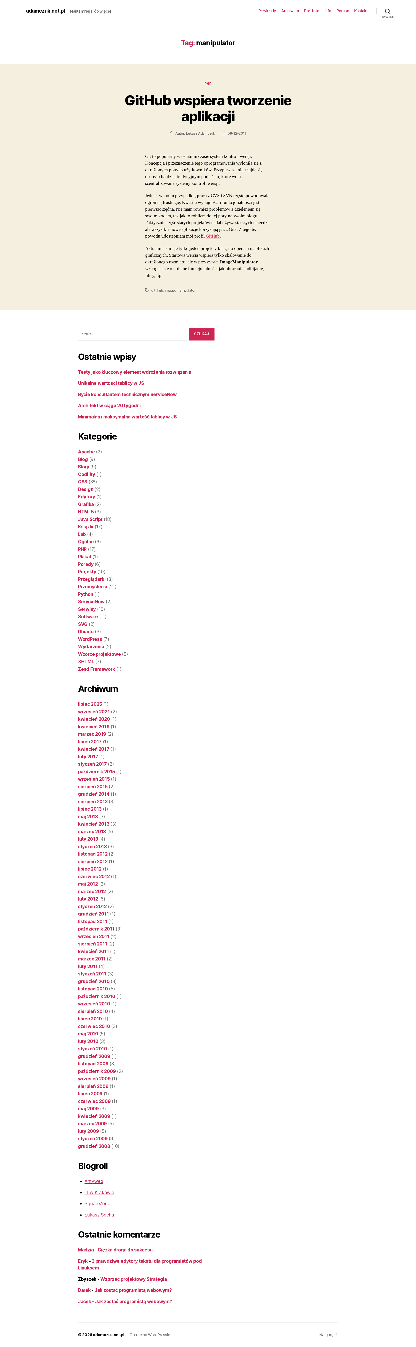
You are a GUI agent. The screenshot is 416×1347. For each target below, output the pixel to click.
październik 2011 (96, 929)
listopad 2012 (93, 854)
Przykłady (267, 10)
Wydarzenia (91, 646)
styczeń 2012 (92, 906)
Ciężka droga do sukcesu (125, 1250)
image (170, 290)
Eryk (83, 1261)
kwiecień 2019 (94, 726)
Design (85, 489)
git (153, 290)
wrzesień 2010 (94, 1004)
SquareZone (97, 1203)
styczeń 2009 (93, 1138)
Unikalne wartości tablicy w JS (111, 383)
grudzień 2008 (94, 1146)
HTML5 (86, 511)
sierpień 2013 (93, 801)
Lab (82, 534)
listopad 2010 (93, 989)
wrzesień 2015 (94, 779)
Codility (86, 474)
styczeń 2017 (92, 764)
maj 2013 (88, 816)
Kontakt (361, 10)
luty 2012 (88, 899)
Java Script (90, 519)
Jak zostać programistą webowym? (133, 1290)
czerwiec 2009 (94, 1101)
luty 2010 (88, 1041)
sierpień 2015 (93, 786)
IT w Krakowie (99, 1192)
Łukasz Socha (99, 1215)
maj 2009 (88, 1108)
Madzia (86, 1250)
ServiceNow (91, 601)
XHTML (86, 661)
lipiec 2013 (90, 809)
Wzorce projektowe (99, 654)
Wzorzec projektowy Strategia (133, 1279)
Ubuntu (86, 631)
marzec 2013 (92, 831)
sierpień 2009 (93, 1086)
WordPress (90, 639)
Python (85, 594)
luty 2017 (88, 756)
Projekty (87, 571)
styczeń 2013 (92, 846)
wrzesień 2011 (93, 936)
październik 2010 (96, 996)
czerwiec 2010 (94, 1026)
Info (328, 10)
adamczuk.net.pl (45, 10)
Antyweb (93, 1181)
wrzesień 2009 (94, 1078)
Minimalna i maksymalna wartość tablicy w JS (127, 417)
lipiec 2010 (90, 1018)
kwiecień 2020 (94, 719)
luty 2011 (88, 966)
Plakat (84, 556)
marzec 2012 (92, 891)
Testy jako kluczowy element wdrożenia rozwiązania (134, 372)
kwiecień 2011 (93, 951)
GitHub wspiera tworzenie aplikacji (208, 108)
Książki (85, 526)
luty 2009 (88, 1131)
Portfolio (311, 10)
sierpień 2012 (93, 861)
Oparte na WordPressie (150, 1334)
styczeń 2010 (92, 1048)
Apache (86, 452)
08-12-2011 (237, 133)
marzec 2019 (92, 734)
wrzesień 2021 (94, 711)
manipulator (186, 290)
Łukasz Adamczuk (200, 133)
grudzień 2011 (93, 914)
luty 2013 (88, 839)
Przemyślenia (92, 586)
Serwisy (87, 609)
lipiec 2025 (90, 704)
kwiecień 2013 (93, 824)
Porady (85, 564)
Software (88, 616)
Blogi (83, 466)
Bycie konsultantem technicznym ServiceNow (127, 394)
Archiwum (290, 10)
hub (160, 290)
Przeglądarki (92, 579)
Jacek (84, 1301)
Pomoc (343, 10)
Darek (84, 1290)
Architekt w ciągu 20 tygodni (109, 405)
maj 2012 (88, 884)
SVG (83, 624)
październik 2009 (97, 1071)
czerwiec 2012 (94, 876)
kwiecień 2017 (93, 749)
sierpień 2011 (92, 944)
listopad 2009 (93, 1063)
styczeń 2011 (92, 974)
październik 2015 (96, 771)
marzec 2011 (92, 959)
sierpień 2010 (93, 1011)
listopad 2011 (92, 921)
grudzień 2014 (94, 794)
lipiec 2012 (90, 869)
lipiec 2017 (90, 741)
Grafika (86, 504)
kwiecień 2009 (94, 1116)
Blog (83, 459)
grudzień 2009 (94, 1056)
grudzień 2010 (94, 981)
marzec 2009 (92, 1123)
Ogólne (86, 541)
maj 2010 (88, 1033)
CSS (82, 481)
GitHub (213, 236)
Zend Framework (96, 669)
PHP (208, 84)
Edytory (86, 496)
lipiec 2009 (90, 1093)
